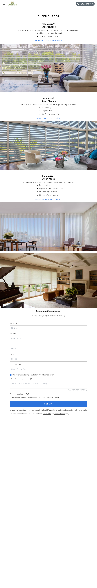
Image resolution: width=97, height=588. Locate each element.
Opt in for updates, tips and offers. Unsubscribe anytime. (34, 375)
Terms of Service (59, 414)
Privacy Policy (47, 414)
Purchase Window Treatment (24, 397)
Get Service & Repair (50, 397)
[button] (3, 3)
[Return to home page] (15, 3)
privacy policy (83, 410)
